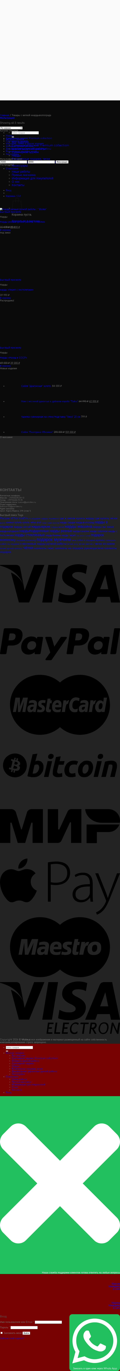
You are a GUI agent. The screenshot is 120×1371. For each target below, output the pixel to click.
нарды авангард (53, 522)
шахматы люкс (44, 548)
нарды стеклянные (30, 535)
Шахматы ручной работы (19, 146)
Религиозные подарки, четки (31, 159)
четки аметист (86, 544)
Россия (5, 518)
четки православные (11, 548)
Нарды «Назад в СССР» (13, 357)
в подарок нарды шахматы (44, 518)
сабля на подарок (9, 544)
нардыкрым (40, 527)
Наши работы (19, 1079)
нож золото (80, 535)
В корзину (5, 230)
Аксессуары (20, 165)
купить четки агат (31, 522)
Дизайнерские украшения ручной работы (28, 149)
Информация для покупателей (28, 1084)
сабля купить (111, 540)
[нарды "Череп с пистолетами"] (44, 277)
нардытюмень (53, 535)
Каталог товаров (15, 1053)
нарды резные (61, 531)
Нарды (16, 155)
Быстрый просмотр (10, 212)
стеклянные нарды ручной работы (43, 543)
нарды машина (78, 526)
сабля (74, 540)
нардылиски (57, 527)
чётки (28, 548)
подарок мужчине (54, 539)
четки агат (72, 544)
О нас (15, 1087)
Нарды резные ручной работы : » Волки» (22, 222)
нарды (44, 522)
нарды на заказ (103, 526)
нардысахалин (81, 531)
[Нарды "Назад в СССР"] (44, 345)
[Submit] (7, 1051)
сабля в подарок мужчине (91, 540)
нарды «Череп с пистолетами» (17, 289)
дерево (2, 522)
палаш (87, 535)
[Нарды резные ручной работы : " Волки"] (45, 209)
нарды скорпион (99, 531)
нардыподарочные (34, 531)
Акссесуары (12, 154)
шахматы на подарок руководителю (79, 548)
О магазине (12, 1076)
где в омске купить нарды (77, 518)
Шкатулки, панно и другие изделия (25, 143)
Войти (26, 1333)
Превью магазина (21, 1082)
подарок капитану (26, 540)
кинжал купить (14, 522)
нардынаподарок (9, 531)
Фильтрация (62, 162)
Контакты (17, 1090)
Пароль (5, 1327)
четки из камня (105, 543)
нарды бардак (67, 522)
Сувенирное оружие (17, 141)
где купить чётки (106, 518)
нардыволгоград (85, 522)
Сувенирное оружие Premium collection (40, 145)
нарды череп (68, 535)
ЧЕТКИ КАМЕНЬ (19, 518)
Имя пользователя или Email (17, 1322)
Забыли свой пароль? (12, 1338)
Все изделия (18, 1055)
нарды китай (22, 526)
